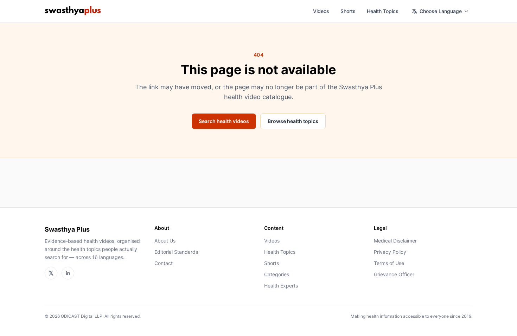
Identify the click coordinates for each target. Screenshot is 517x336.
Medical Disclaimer (395, 241)
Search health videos (224, 121)
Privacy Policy (390, 252)
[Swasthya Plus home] (73, 11)
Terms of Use (389, 263)
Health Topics (382, 11)
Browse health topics (293, 121)
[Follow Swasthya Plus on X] (51, 273)
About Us (164, 241)
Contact (163, 263)
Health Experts (281, 286)
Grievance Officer (394, 274)
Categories (276, 274)
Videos (321, 11)
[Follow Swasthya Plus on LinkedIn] (68, 273)
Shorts (348, 11)
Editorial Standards (176, 252)
